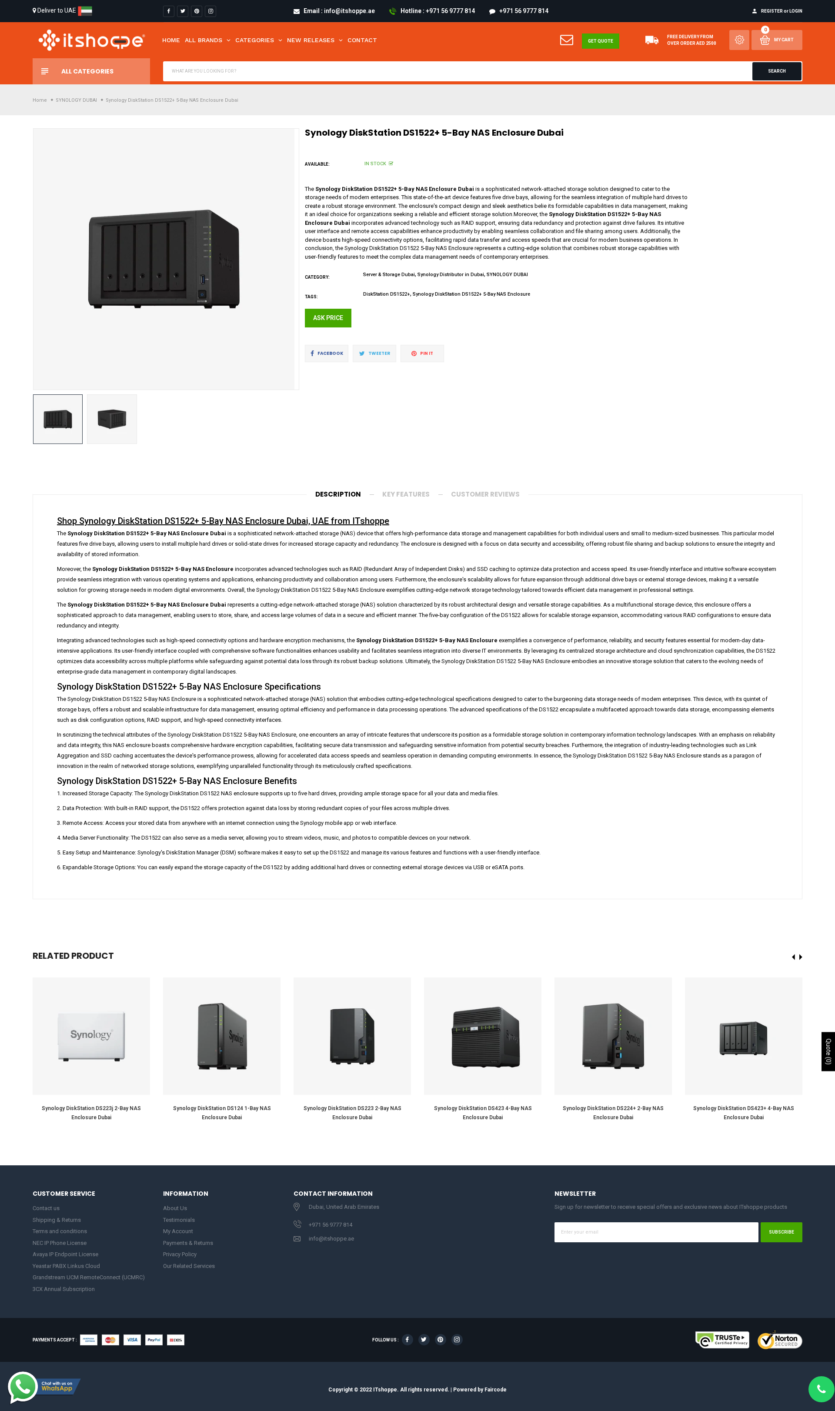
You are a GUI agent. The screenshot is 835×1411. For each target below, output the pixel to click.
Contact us (46, 1208)
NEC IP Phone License (60, 1243)
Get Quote (600, 41)
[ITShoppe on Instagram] (210, 11)
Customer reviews (485, 494)
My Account (178, 1231)
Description (338, 494)
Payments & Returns (188, 1243)
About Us (175, 1208)
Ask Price (328, 317)
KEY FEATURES (406, 494)
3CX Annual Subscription (64, 1289)
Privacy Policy (180, 1254)
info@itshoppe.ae (331, 1238)
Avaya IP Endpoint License (65, 1254)
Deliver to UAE (56, 10)
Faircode (495, 1390)
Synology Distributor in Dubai (451, 274)
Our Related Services (189, 1266)
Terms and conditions (60, 1231)
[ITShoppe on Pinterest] (196, 11)
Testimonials (179, 1220)
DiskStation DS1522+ (386, 294)
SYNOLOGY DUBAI (507, 274)
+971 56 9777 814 (330, 1224)
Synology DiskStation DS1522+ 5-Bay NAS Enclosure (471, 294)
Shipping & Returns (57, 1220)
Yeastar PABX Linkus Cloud (66, 1266)
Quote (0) (828, 1051)
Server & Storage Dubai (389, 274)
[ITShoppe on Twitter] (182, 11)
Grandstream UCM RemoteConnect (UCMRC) (89, 1277)
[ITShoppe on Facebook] (168, 11)
